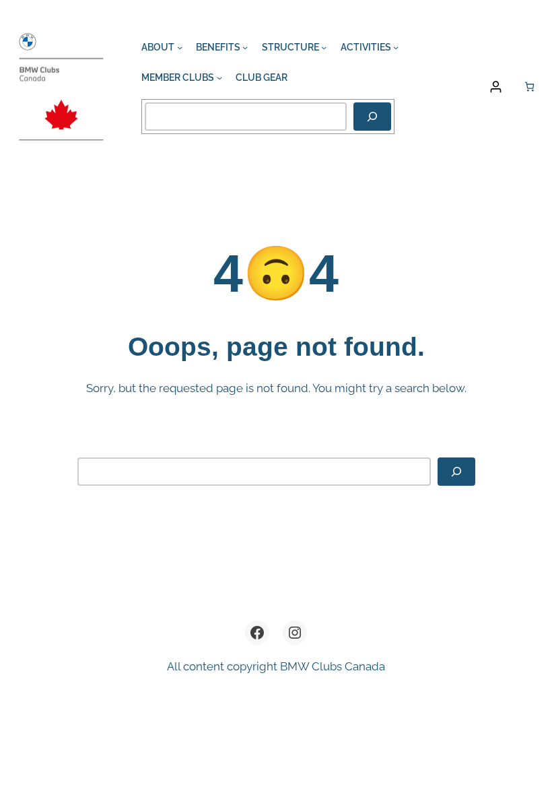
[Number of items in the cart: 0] (529, 86)
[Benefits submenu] (245, 47)
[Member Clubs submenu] (219, 77)
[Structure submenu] (323, 47)
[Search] (372, 116)
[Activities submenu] (396, 47)
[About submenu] (179, 47)
